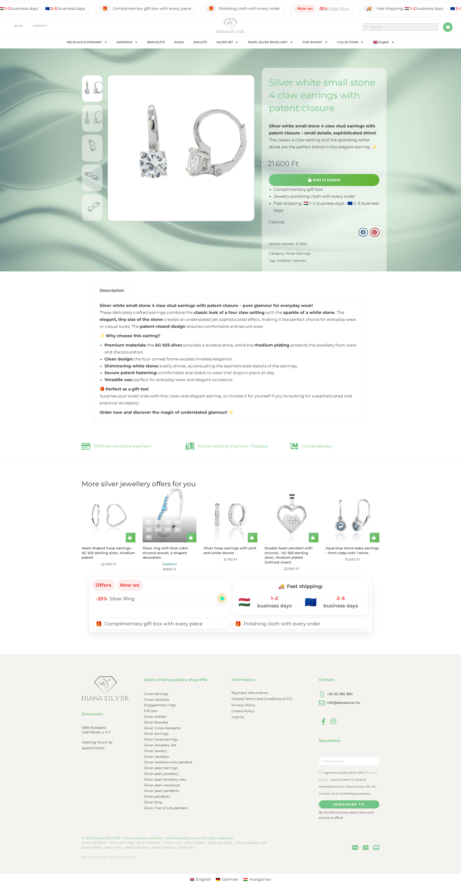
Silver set (225, 42)
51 (177, 529)
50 (149, 522)
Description (112, 290)
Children (284, 260)
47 (168, 529)
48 (158, 529)
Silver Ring (300, 8)
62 (149, 529)
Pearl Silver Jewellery (268, 42)
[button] (363, 232)
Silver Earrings (298, 253)
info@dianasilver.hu (343, 702)
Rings (179, 42)
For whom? (312, 42)
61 (177, 522)
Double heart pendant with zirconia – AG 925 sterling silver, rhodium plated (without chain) (289, 555)
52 (158, 522)
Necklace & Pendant (84, 42)
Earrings (124, 42)
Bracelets (156, 42)
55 (149, 537)
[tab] (112, 290)
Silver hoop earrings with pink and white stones (230, 550)
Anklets (200, 42)
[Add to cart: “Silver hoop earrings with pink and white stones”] (252, 537)
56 (168, 522)
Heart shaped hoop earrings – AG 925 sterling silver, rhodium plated (108, 553)
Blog (18, 26)
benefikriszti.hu (122, 857)
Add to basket (326, 180)
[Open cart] (448, 27)
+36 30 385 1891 (340, 694)
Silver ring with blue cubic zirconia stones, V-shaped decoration (165, 553)
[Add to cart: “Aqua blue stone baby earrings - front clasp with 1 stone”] (374, 537)
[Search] (366, 27)
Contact (39, 26)
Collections (347, 42)
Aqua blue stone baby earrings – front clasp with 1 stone (352, 550)
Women (299, 260)
